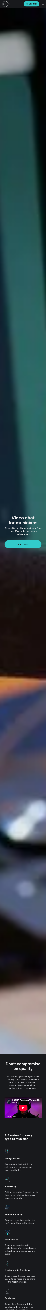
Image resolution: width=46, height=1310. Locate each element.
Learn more (23, 544)
